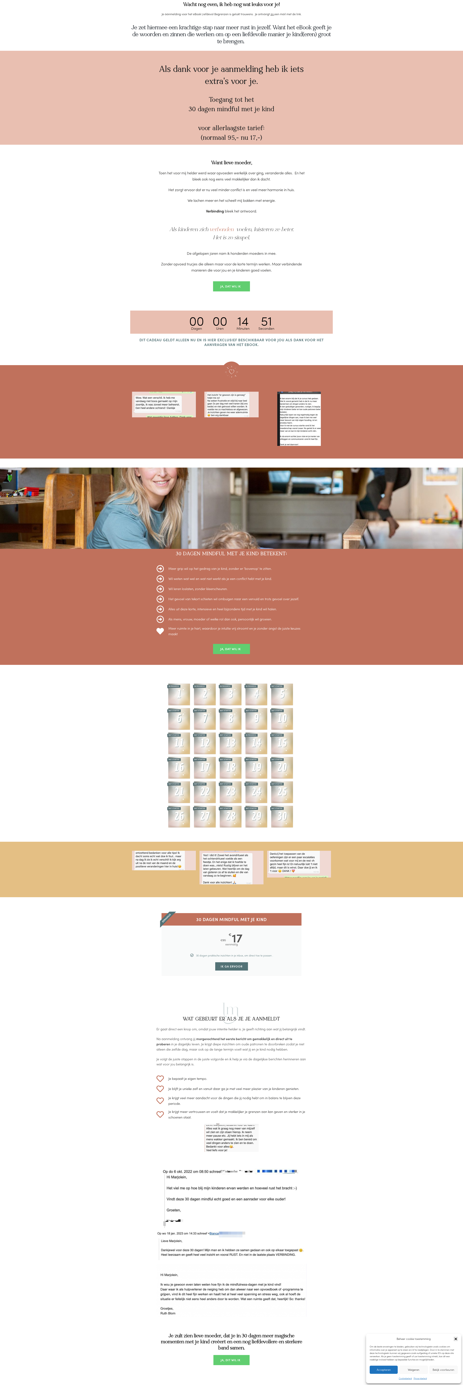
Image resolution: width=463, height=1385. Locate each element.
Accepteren (384, 1370)
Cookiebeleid (405, 1378)
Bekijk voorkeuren (443, 1370)
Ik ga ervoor (232, 966)
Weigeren (413, 1370)
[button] (456, 1339)
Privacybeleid (420, 1378)
